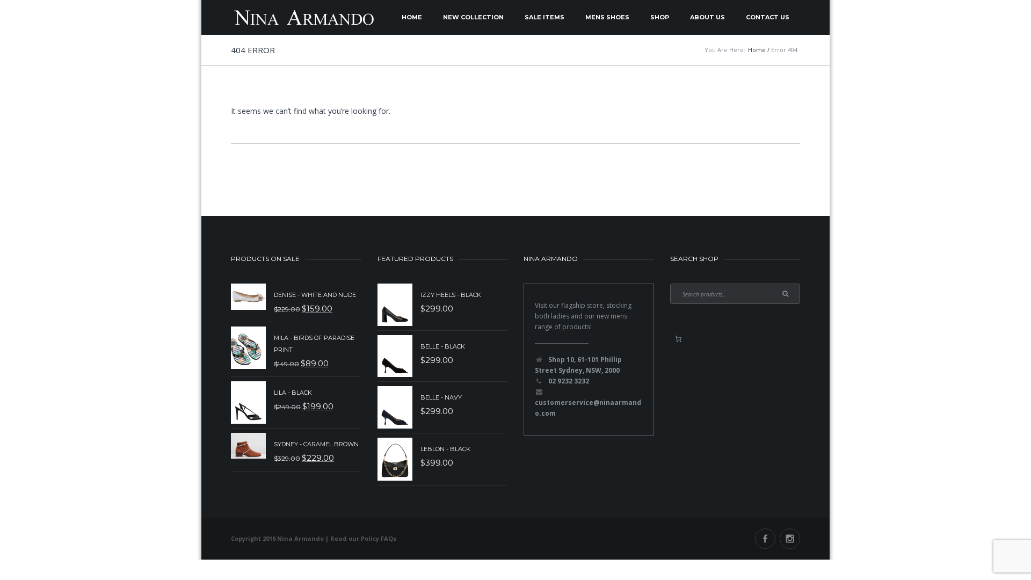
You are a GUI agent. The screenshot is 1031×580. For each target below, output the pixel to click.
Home (412, 17)
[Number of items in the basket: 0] (678, 339)
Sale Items (544, 17)
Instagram (790, 538)
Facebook (765, 538)
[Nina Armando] (303, 17)
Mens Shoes (607, 17)
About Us (707, 17)
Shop (659, 17)
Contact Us (767, 17)
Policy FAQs (378, 538)
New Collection (473, 17)
